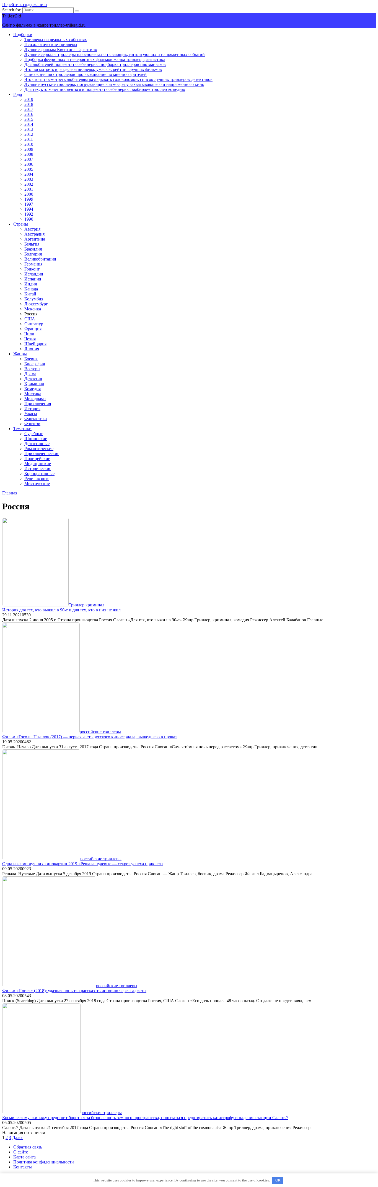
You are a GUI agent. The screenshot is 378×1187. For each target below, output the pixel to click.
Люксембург (36, 304)
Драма (30, 373)
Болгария (33, 254)
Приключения (37, 403)
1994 (28, 209)
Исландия (33, 274)
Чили (29, 333)
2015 (28, 119)
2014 (28, 124)
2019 (28, 99)
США (29, 318)
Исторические (37, 468)
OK (278, 1180)
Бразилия (33, 249)
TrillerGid (11, 15)
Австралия (34, 234)
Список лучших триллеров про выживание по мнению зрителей (85, 74)
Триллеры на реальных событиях (55, 39)
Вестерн (32, 368)
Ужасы (30, 413)
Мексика (32, 309)
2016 (28, 114)
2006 (28, 164)
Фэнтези (32, 423)
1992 (28, 214)
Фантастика (35, 418)
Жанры (20, 353)
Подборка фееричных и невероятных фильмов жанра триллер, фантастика (94, 59)
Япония (31, 348)
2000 (28, 194)
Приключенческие (41, 453)
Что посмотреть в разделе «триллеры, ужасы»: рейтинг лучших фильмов (93, 69)
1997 (28, 204)
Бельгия (31, 244)
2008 (28, 154)
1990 (28, 219)
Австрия (32, 229)
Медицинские (37, 463)
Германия (33, 264)
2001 (28, 189)
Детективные (37, 443)
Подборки (22, 34)
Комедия (32, 388)
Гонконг (32, 269)
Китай (30, 294)
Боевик (31, 358)
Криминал (34, 383)
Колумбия (33, 299)
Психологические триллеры (50, 44)
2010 (28, 144)
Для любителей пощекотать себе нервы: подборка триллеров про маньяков (95, 64)
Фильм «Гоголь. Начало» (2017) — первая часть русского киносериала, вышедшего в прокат (89, 736)
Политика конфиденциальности (43, 1162)
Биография (34, 363)
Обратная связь (27, 1147)
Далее (17, 1137)
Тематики (22, 428)
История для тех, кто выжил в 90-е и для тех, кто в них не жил (61, 609)
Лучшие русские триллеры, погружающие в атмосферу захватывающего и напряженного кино (114, 84)
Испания (32, 279)
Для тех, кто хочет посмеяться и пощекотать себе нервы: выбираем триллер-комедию (104, 89)
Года (17, 94)
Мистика (32, 393)
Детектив (33, 378)
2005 (28, 169)
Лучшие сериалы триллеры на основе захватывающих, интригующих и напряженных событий (114, 54)
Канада (31, 289)
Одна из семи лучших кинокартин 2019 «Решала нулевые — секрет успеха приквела (82, 863)
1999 (28, 199)
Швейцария (35, 343)
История (32, 408)
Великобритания (40, 259)
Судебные (33, 433)
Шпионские (35, 438)
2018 (28, 104)
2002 (28, 184)
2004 (28, 174)
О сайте (20, 1152)
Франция (33, 328)
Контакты (22, 1167)
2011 (28, 139)
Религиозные (36, 478)
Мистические (37, 483)
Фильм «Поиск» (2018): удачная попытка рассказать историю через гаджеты (74, 990)
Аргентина (34, 239)
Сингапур (33, 323)
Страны (20, 224)
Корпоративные (39, 473)
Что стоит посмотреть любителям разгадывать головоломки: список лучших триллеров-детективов (118, 79)
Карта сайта (24, 1157)
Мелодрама (35, 398)
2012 (28, 134)
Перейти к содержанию (24, 4)
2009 (28, 149)
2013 (28, 129)
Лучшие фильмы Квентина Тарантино (60, 49)
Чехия (30, 338)
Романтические (38, 448)
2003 (28, 179)
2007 (28, 159)
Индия (30, 284)
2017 (28, 109)
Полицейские (37, 458)
